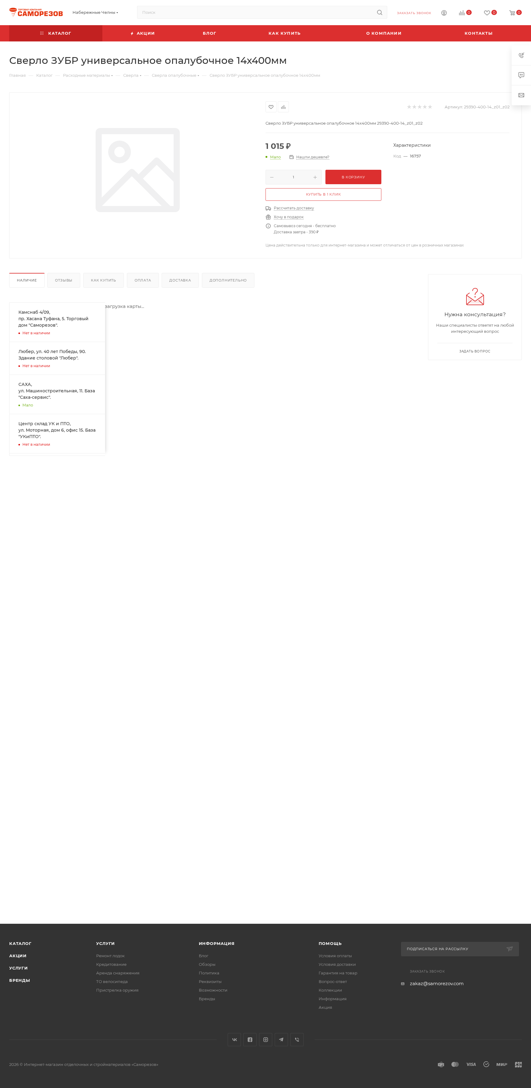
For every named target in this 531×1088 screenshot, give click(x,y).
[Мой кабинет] (444, 13)
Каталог (20, 943)
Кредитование (111, 964)
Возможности (213, 990)
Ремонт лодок (110, 955)
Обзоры (207, 964)
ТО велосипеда (112, 981)
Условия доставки (337, 964)
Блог (203, 955)
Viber (297, 1039)
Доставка (180, 280)
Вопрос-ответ (333, 981)
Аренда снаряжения (118, 972)
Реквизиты (210, 981)
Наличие (27, 280)
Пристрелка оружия (117, 990)
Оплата (143, 280)
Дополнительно (228, 280)
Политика (209, 972)
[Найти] (379, 12)
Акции (18, 955)
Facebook (250, 1039)
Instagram (265, 1039)
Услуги (18, 968)
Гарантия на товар (338, 972)
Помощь (330, 943)
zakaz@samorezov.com (437, 983)
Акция (325, 1007)
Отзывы (64, 280)
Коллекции (330, 990)
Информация (217, 943)
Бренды (19, 980)
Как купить (103, 280)
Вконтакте (234, 1039)
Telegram (281, 1039)
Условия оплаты (335, 955)
